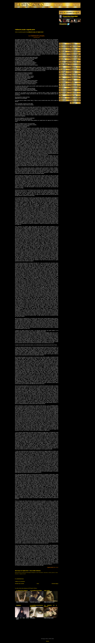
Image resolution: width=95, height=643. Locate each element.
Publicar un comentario (20, 581)
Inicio (38, 583)
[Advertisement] (26, 19)
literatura (46, 572)
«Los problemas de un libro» (36, 590)
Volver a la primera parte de (29, 32)
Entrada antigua (55, 583)
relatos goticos (51, 572)
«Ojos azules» (47, 590)
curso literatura (39, 572)
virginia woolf (22, 573)
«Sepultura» (18, 605)
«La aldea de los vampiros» (22, 590)
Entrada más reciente (19, 583)
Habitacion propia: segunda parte (25, 29)
